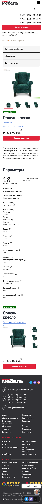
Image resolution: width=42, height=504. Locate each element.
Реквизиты (27, 429)
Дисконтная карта (10, 418)
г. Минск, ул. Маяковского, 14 (20, 389)
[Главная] (9, 5)
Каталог (13, 40)
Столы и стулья (28, 465)
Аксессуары (27, 474)
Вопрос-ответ (28, 444)
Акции (4, 415)
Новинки (25, 477)
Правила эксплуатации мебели (28, 449)
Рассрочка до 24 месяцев (14, 322)
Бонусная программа (7, 422)
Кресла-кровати (8, 477)
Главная (5, 40)
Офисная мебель (29, 468)
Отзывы (25, 426)
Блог (4, 444)
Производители (29, 454)
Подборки (6, 454)
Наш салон (26, 415)
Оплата (5, 429)
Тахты (4, 471)
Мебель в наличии (9, 462)
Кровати (5, 468)
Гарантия (26, 421)
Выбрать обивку (29, 441)
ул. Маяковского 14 (30, 32)
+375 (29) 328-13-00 (31, 15)
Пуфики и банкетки (30, 462)
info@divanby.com (16, 407)
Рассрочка (7, 122)
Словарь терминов (10, 448)
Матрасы (25, 471)
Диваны (5, 465)
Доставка (6, 426)
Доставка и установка (13, 126)
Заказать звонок (22, 27)
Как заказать (27, 418)
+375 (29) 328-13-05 (31, 18)
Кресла (21, 40)
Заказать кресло (21, 138)
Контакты (26, 432)
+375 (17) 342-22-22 (18, 397)
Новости (6, 441)
